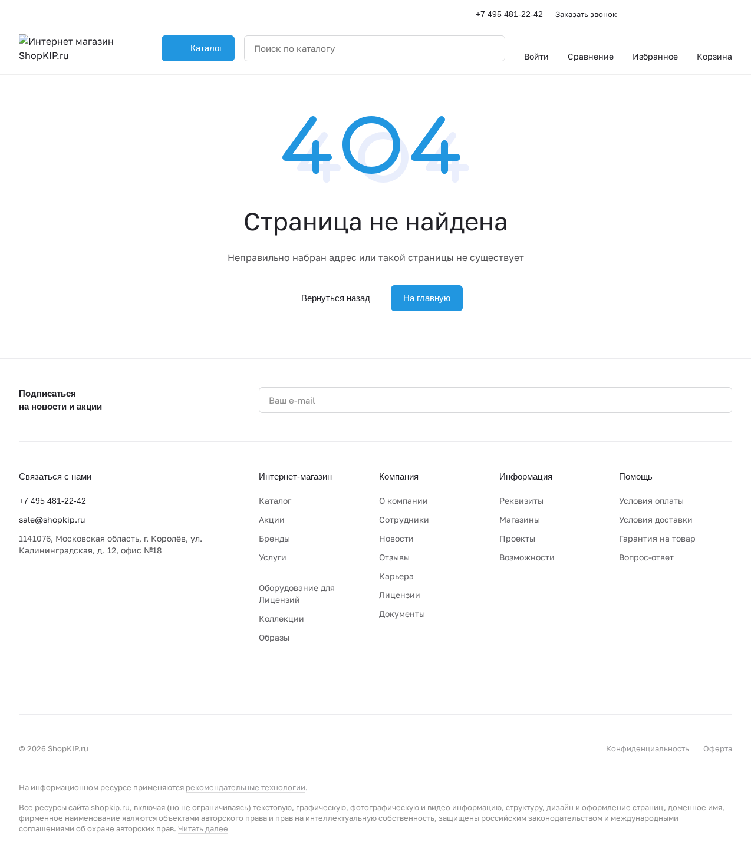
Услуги (272, 557)
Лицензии (399, 595)
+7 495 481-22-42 (509, 14)
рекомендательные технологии (245, 787)
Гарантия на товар (657, 538)
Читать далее (203, 828)
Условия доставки (656, 519)
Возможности (527, 557)
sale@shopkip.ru (52, 519)
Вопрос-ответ (646, 557)
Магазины (519, 519)
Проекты (517, 538)
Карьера (396, 576)
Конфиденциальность (647, 748)
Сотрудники (404, 519)
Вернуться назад (335, 298)
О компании (403, 501)
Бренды (274, 538)
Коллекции (281, 618)
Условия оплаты (651, 501)
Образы (274, 637)
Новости (396, 538)
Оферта (717, 748)
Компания (399, 476)
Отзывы (394, 557)
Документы (402, 614)
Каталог (275, 501)
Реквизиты (521, 501)
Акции (272, 519)
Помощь (636, 476)
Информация (525, 476)
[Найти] (490, 48)
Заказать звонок (586, 14)
